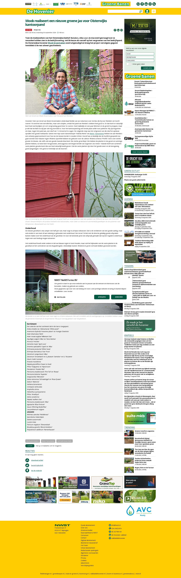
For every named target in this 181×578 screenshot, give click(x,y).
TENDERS (128, 266)
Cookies (84, 560)
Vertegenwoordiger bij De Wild (144, 137)
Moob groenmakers (32, 441)
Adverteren (85, 563)
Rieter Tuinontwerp (97, 133)
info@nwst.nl (116, 525)
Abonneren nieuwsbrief (89, 543)
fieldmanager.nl (45, 574)
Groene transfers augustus (144, 431)
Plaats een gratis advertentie (134, 180)
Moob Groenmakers (56, 43)
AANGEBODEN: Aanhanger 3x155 (135, 174)
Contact (83, 538)
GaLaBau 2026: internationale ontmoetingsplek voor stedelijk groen (145, 223)
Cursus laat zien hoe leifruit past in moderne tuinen (144, 214)
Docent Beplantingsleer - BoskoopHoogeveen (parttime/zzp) (144, 92)
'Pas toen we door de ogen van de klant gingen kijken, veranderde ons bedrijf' (144, 451)
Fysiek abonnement (88, 525)
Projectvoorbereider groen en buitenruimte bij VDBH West (145, 145)
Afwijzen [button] (102, 297)
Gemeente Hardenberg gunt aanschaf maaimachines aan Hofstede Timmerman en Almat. (139, 304)
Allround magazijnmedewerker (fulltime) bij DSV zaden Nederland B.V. (143, 102)
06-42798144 (116, 532)
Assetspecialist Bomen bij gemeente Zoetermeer (144, 130)
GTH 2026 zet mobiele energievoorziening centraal (145, 233)
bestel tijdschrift (37, 465)
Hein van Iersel (30, 32)
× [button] (129, 277)
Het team (84, 545)
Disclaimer (84, 555)
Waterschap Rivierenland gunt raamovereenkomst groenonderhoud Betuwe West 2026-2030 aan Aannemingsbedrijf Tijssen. (137, 272)
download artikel (37, 460)
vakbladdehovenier (118, 538)
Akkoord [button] (119, 297)
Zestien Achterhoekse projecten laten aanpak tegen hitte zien (143, 460)
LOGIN (29, 446)
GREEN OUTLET (132, 170)
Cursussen (84, 535)
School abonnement (88, 548)
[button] (59, 297)
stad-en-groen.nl (72, 574)
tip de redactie (36, 470)
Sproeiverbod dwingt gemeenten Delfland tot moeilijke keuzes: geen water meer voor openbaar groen (145, 441)
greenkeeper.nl (58, 574)
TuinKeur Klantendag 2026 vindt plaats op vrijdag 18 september (144, 242)
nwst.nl (138, 574)
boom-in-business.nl (114, 574)
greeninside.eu (128, 574)
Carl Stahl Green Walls (64, 441)
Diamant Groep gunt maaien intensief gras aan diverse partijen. (139, 313)
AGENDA (128, 199)
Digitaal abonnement (88, 540)
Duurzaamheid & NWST (89, 533)
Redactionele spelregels (89, 550)
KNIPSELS (129, 335)
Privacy (83, 558)
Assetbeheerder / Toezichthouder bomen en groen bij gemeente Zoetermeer (144, 121)
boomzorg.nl (84, 574)
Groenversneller (87, 530)
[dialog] (90, 289)
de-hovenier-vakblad (118, 535)
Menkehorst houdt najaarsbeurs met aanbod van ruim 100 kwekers (144, 204)
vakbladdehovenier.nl (97, 574)
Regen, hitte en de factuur (144, 468)
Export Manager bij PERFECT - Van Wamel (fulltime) (145, 112)
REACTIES (30, 450)
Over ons (84, 528)
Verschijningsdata (87, 565)
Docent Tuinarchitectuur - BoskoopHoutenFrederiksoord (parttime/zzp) (145, 83)
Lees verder (68, 291)
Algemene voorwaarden (89, 553)
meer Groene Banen (140, 152)
